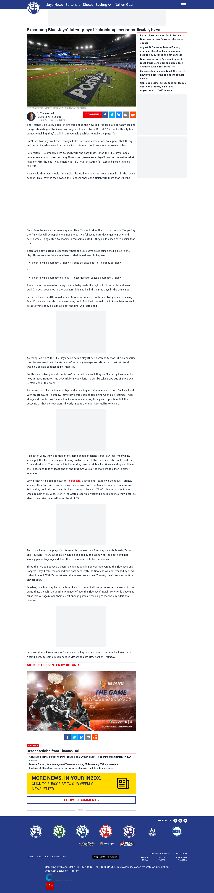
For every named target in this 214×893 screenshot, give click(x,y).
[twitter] (112, 115)
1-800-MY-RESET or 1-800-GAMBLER (96, 866)
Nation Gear (124, 4)
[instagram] (180, 821)
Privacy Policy (144, 858)
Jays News (54, 4)
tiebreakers (73, 481)
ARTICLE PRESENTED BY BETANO (53, 664)
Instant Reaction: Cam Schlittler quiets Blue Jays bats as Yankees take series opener (162, 39)
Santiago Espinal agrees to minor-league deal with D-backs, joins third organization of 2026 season (163, 86)
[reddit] (133, 115)
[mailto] (126, 115)
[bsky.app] (119, 115)
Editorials (72, 4)
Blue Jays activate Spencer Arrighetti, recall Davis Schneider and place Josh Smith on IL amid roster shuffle (161, 63)
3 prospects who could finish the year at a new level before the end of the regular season (163, 74)
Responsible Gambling (181, 858)
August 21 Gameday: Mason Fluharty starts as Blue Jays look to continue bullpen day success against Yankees (161, 51)
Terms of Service (161, 858)
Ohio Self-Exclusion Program (62, 870)
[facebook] (105, 115)
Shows (88, 4)
